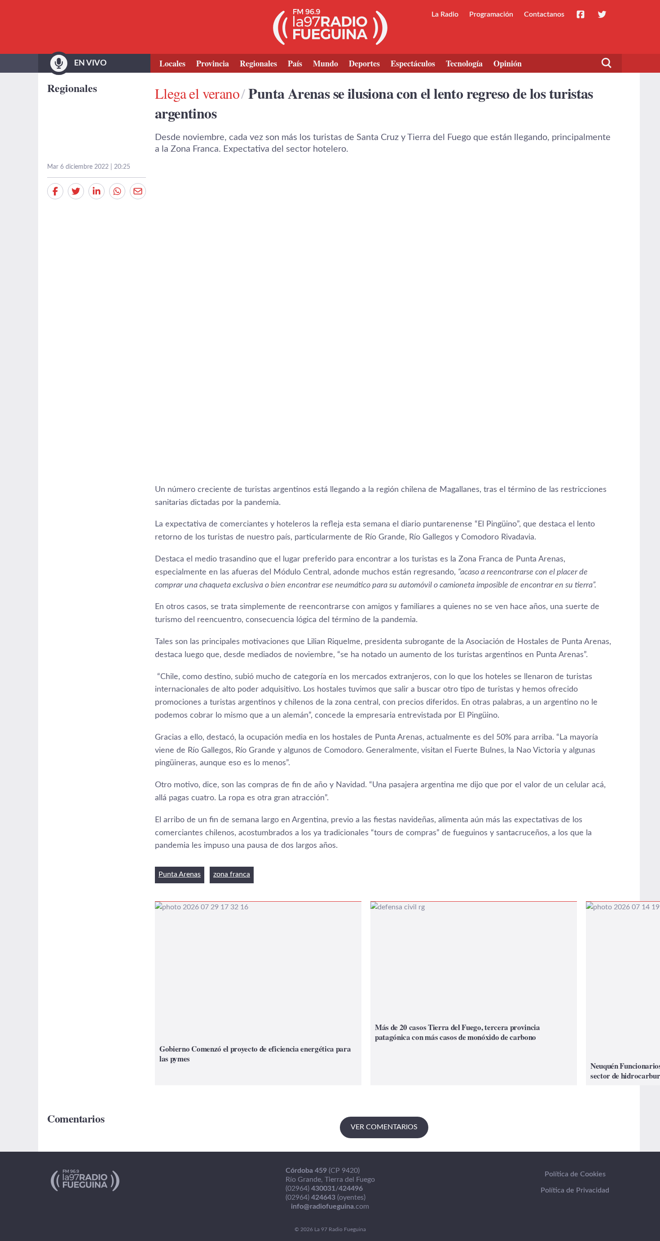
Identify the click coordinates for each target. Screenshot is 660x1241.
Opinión (507, 63)
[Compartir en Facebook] (55, 191)
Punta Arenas (179, 874)
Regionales (258, 63)
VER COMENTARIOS (384, 1127)
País (295, 63)
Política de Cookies (575, 1174)
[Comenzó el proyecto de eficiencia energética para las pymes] (258, 993)
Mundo (325, 63)
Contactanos (544, 14)
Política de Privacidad (575, 1190)
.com (330, 1206)
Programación (491, 14)
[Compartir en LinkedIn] (96, 191)
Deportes (364, 63)
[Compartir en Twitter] (76, 191)
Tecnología (464, 63)
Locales (172, 63)
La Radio (444, 14)
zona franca (231, 874)
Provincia (212, 63)
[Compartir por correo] (138, 191)
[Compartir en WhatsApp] (117, 191)
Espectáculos (413, 63)
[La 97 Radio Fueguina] (330, 26)
